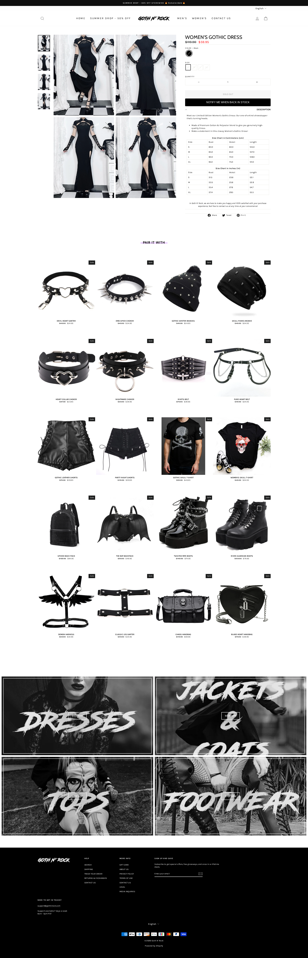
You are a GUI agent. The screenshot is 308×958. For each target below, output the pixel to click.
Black (189, 53)
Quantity (189, 77)
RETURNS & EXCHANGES (95, 878)
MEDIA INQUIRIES (127, 891)
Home (80, 18)
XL (206, 67)
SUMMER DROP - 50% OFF (110, 18)
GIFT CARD (124, 865)
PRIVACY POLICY (127, 874)
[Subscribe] (200, 874)
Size (187, 63)
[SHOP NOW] (77, 715)
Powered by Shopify (154, 946)
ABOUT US (124, 869)
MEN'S (182, 18)
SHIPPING (88, 869)
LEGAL (122, 887)
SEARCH (88, 865)
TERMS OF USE (126, 878)
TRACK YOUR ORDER (93, 874)
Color (191, 48)
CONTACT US (221, 18)
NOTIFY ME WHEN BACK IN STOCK (228, 102)
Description (264, 109)
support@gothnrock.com (49, 906)
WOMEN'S (199, 18)
